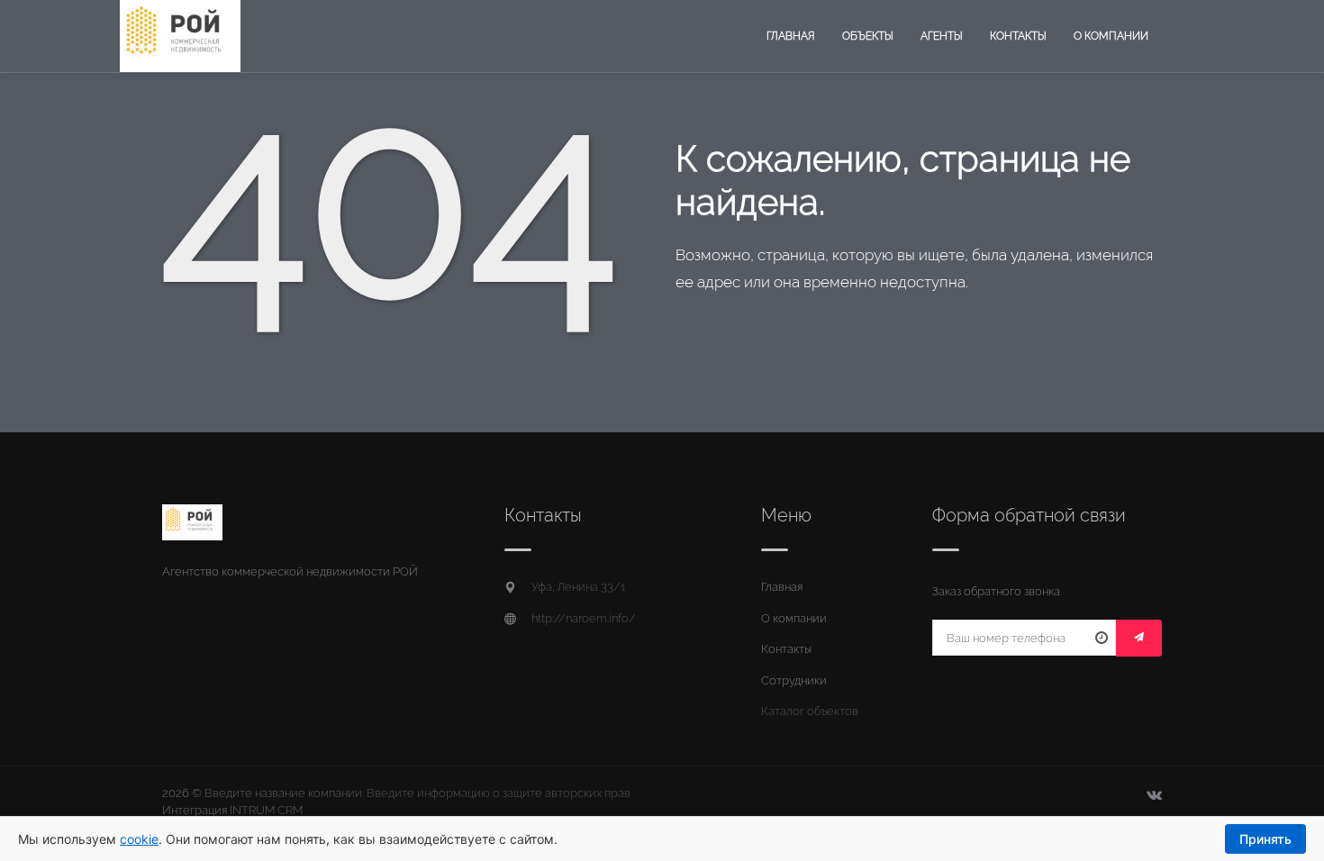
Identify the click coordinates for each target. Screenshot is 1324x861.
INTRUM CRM (266, 810)
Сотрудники (794, 680)
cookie (139, 839)
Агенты (941, 36)
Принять (1265, 839)
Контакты (1018, 36)
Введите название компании (283, 793)
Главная (790, 36)
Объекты (867, 36)
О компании (1111, 36)
